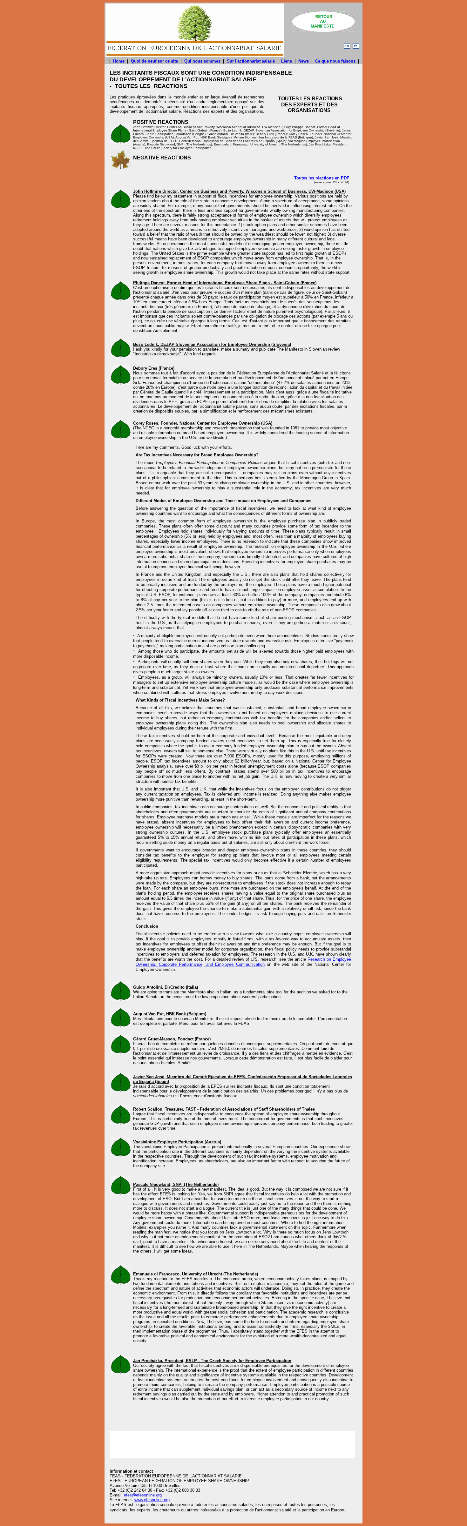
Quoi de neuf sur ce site (154, 61)
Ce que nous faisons (335, 61)
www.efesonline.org (152, 1499)
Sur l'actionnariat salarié (251, 61)
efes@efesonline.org (143, 1495)
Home (119, 61)
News (303, 61)
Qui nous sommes (202, 61)
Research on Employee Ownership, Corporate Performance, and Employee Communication (243, 962)
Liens (286, 61)
